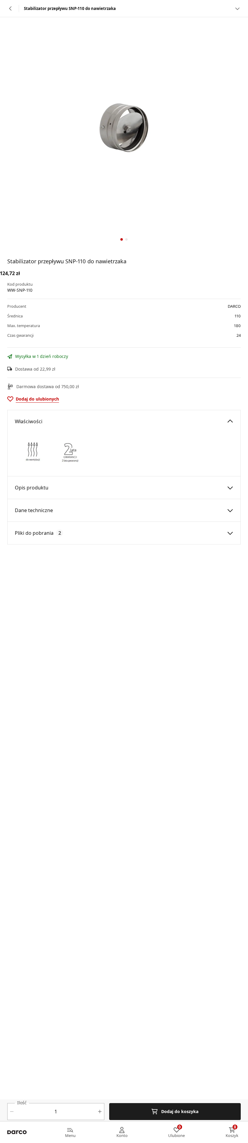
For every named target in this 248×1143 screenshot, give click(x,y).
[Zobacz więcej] (237, 8)
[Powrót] (10, 8)
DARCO (234, 306)
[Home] (17, 1132)
